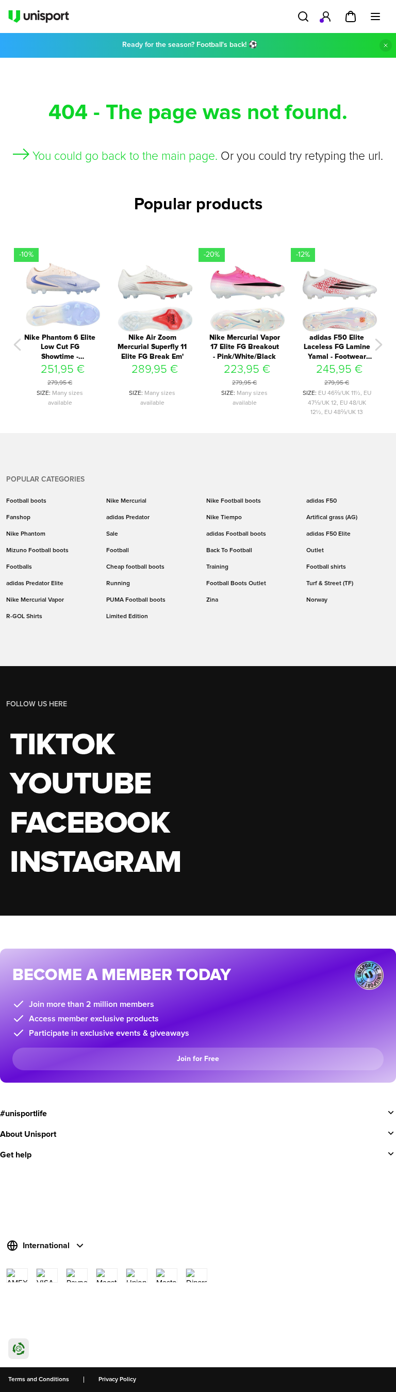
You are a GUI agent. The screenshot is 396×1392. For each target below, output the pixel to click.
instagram (96, 863)
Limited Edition (127, 617)
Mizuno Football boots (37, 551)
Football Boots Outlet (236, 584)
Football (117, 551)
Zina (212, 600)
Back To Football (229, 551)
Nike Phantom (25, 534)
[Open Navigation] (375, 16)
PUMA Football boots (136, 600)
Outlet (315, 551)
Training (217, 567)
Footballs (19, 567)
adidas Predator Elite (34, 584)
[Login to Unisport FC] (326, 16)
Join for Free (198, 1059)
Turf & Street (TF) (329, 584)
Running (118, 584)
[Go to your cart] (350, 16)
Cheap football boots (135, 567)
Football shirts (326, 567)
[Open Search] (303, 16)
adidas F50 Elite (328, 534)
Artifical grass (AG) (331, 518)
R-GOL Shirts (24, 617)
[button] (17, 345)
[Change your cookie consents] (18, 1348)
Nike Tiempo (224, 518)
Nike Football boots (233, 501)
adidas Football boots (236, 534)
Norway (316, 600)
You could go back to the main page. (125, 156)
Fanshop (18, 518)
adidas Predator (128, 518)
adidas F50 (321, 501)
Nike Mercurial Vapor (35, 600)
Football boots (26, 501)
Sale (112, 534)
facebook (89, 823)
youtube (80, 784)
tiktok (62, 745)
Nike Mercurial (126, 501)
